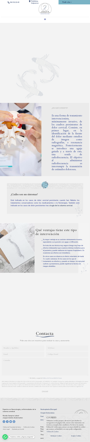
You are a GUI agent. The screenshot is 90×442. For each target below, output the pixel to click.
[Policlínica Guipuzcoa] (30, 1)
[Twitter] (10, 421)
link (82, 386)
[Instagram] (4, 421)
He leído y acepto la (46, 378)
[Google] (14, 421)
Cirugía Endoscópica (47, 413)
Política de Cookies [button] (53, 431)
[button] (45, 19)
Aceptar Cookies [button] (76, 436)
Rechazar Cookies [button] (56, 436)
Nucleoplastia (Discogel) (48, 409)
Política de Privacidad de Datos (52, 378)
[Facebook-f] (7, 421)
